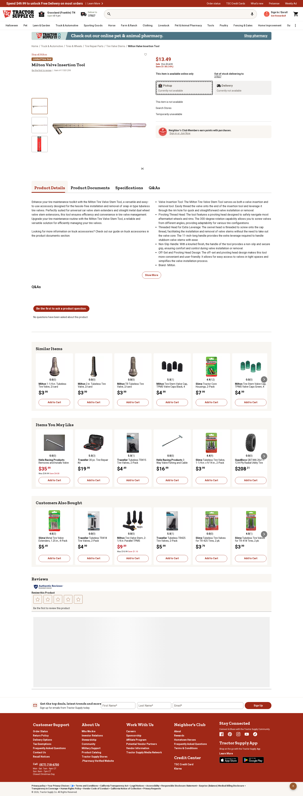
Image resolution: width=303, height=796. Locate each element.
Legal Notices (137, 786)
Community (88, 744)
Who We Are (88, 731)
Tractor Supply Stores (94, 756)
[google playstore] (253, 760)
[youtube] (247, 734)
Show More (151, 275)
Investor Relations (92, 735)
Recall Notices (41, 756)
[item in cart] (296, 14)
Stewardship (89, 739)
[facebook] (221, 734)
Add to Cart (54, 402)
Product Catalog (91, 752)
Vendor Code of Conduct (96, 789)
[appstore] (228, 760)
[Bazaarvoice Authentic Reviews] (48, 586)
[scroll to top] (293, 786)
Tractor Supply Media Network (144, 752)
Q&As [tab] (154, 187)
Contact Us (39, 752)
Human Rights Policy (70, 789)
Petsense (274, 3)
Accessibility (152, 786)
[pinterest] (230, 734)
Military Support (91, 748)
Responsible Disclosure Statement (179, 786)
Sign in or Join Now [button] (180, 133)
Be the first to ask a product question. (61, 308)
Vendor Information (137, 748)
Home (35, 46)
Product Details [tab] (49, 187)
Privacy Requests (152, 789)
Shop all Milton (39, 54)
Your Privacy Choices (58, 786)
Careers (131, 731)
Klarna (178, 768)
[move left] (39, 379)
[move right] (264, 379)
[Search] (109, 14)
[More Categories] (295, 25)
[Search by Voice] (252, 14)
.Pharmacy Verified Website (98, 760)
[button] (102, 3)
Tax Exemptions (42, 744)
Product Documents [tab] (90, 187)
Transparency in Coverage (45, 789)
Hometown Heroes (185, 739)
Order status (214, 3)
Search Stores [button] (163, 108)
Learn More (93, 3)
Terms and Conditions (87, 786)
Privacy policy (38, 786)
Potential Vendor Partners (141, 744)
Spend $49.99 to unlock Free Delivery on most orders (44, 3)
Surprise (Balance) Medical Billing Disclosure (221, 786)
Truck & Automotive (52, 46)
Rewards (179, 735)
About (177, 731)
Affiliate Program (136, 739)
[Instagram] (238, 734)
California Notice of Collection (126, 789)
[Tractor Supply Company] (18, 14)
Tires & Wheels (74, 46)
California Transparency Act (114, 786)
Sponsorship (133, 735)
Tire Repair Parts (94, 46)
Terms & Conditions (186, 748)
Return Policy (41, 735)
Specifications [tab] (129, 187)
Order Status (40, 731)
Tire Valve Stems (115, 46)
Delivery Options (42, 739)
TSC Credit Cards (235, 3)
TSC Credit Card (183, 764)
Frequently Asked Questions (49, 748)
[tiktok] (255, 734)
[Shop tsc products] (151, 36)
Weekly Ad (291, 3)
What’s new (257, 3)
